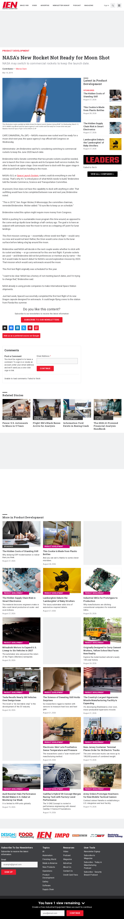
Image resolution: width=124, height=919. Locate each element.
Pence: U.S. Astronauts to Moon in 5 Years (15, 424)
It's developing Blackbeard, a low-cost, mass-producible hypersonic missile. (100, 708)
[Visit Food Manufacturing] (26, 835)
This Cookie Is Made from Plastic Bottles (93, 109)
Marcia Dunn (21, 69)
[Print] (4, 327)
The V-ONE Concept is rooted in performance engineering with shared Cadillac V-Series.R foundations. (59, 806)
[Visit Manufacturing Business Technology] (115, 835)
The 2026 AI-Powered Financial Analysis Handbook (106, 426)
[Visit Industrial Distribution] (79, 835)
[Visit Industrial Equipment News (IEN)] (44, 835)
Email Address (44, 356)
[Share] (11, 327)
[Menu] (119, 5)
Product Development (15, 50)
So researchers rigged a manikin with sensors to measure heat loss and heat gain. (60, 706)
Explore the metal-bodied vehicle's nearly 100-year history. (101, 658)
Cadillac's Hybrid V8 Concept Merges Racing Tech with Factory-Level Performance (62, 797)
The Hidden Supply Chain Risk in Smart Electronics (93, 126)
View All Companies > (102, 174)
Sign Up (8, 872)
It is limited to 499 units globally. (16, 803)
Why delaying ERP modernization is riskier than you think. (20, 556)
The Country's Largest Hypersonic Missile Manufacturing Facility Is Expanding (100, 700)
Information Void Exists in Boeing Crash (76, 424)
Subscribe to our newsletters (41, 320)
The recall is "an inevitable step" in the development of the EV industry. (19, 705)
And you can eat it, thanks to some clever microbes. (61, 559)
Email (3, 860)
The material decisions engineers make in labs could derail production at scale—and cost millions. (20, 607)
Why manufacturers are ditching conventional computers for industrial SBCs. (99, 607)
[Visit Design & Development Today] (8, 835)
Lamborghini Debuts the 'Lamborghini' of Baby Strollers (93, 142)
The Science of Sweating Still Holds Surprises (61, 699)
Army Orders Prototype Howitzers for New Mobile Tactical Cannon (100, 795)
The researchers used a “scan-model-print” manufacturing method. (61, 755)
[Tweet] (23, 327)
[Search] (112, 5)
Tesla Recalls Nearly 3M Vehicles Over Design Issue (19, 699)
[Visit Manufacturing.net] (97, 835)
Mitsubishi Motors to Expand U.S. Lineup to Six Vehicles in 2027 (19, 649)
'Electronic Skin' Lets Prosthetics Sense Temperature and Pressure (60, 748)
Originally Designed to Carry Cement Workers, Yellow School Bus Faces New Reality (102, 650)
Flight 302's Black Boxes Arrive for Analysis (46, 424)
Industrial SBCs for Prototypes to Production (100, 599)
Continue (75, 913)
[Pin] (30, 327)
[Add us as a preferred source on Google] (36, 327)
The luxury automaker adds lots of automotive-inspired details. (58, 605)
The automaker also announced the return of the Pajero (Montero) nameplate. (20, 655)
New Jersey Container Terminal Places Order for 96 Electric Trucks (101, 748)
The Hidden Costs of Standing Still (94, 95)
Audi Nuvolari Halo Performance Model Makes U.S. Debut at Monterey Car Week (19, 797)
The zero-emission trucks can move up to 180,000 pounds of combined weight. (101, 755)
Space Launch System (28, 175)
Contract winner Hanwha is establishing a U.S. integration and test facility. (101, 801)
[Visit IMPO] (62, 835)
